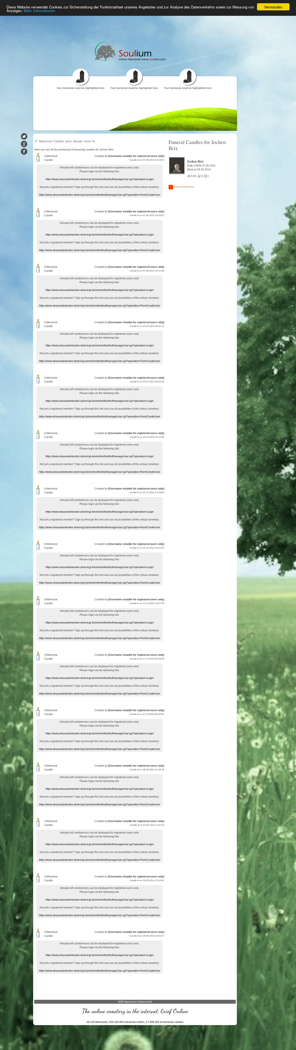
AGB (120, 1001)
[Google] (24, 144)
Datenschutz (145, 1001)
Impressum (130, 1001)
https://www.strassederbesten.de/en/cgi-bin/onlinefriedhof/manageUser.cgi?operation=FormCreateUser (99, 194)
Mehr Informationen (39, 10)
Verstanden (273, 7)
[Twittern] (24, 136)
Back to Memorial (184, 186)
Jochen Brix (195, 161)
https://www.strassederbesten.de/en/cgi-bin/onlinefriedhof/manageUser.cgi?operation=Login (100, 179)
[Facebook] (24, 151)
